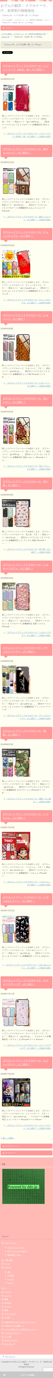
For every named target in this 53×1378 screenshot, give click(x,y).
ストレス (8, 1307)
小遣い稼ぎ (9, 1260)
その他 (7, 1317)
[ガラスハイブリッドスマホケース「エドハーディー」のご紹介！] (16, 1105)
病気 (6, 1310)
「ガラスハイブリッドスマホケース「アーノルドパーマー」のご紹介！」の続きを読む (28, 717)
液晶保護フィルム (14, 1255)
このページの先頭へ (27, 1375)
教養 (6, 1299)
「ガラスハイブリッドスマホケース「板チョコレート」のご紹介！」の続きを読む (28, 218)
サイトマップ (10, 1344)
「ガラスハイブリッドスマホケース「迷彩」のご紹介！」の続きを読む (28, 800)
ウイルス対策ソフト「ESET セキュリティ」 (21, 1329)
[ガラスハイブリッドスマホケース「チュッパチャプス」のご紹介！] (16, 276)
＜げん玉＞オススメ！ (13, 1333)
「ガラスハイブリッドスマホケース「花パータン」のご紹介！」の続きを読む (28, 467)
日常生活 (8, 1303)
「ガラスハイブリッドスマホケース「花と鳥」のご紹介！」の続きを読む (28, 550)
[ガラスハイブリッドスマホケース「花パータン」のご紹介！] (16, 443)
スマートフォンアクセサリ (17, 1251)
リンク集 (8, 1337)
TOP (24, 34)
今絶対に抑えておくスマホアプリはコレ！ (21, 1322)
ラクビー (10, 1283)
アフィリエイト (10, 1314)
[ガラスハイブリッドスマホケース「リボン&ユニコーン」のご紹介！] (16, 941)
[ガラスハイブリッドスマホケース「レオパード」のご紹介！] (16, 359)
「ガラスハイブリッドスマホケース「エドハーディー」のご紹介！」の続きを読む (28, 1126)
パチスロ (8, 1292)
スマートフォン (10, 1243)
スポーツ (8, 1267)
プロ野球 (10, 1276)
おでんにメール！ (11, 1340)
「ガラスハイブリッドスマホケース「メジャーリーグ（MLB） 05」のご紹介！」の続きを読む (28, 135)
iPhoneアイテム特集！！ (14, 1326)
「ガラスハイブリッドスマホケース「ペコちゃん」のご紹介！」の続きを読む (28, 883)
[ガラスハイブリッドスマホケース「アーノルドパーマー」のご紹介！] (16, 692)
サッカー (10, 1279)
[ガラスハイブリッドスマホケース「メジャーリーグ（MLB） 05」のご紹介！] (16, 110)
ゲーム (7, 1264)
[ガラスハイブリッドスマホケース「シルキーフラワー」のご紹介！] (16, 609)
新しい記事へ (9, 1138)
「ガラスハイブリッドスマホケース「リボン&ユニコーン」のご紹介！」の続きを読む (27, 966)
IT (5, 1288)
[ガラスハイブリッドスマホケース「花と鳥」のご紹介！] (16, 526)
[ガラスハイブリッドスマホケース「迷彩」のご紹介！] (16, 775)
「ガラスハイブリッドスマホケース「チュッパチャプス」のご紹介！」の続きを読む (28, 301)
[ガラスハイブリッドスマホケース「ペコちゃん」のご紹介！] (16, 858)
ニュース (8, 1296)
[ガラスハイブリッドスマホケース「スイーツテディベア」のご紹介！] (16, 1025)
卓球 (9, 1272)
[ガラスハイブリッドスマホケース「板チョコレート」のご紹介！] (16, 193)
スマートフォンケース (15, 1248)
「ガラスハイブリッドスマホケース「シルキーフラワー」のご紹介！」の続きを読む (28, 634)
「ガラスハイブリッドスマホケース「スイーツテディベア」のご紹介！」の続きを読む (28, 1046)
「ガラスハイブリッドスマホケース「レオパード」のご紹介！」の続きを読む (28, 384)
